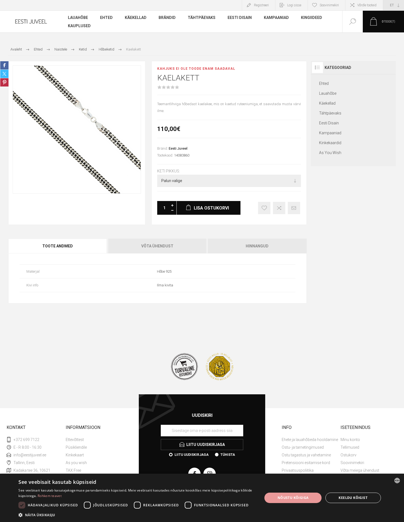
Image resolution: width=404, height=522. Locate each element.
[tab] (58, 246)
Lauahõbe (327, 93)
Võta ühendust (157, 246)
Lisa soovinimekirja (264, 208)
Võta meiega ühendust (360, 470)
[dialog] (202, 498)
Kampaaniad (330, 133)
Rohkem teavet (50, 495)
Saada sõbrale (294, 208)
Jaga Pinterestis (4, 82)
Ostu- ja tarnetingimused (303, 447)
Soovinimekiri (352, 462)
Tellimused (350, 447)
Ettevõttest (75, 439)
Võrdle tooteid (367, 5)
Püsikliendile (76, 447)
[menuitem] (94, 439)
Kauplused (79, 26)
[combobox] (397, 480)
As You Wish (330, 152)
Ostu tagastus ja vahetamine (306, 455)
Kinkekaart (75, 455)
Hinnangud (257, 246)
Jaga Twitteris (4, 74)
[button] (136, 515)
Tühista (227, 455)
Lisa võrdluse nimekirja (279, 208)
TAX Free (73, 470)
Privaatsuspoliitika (298, 470)
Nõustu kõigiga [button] (293, 497)
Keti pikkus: (168, 171)
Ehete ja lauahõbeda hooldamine (310, 439)
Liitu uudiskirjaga (192, 455)
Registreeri (261, 5)
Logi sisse (294, 5)
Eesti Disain (329, 123)
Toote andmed (57, 246)
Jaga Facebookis (4, 65)
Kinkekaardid (330, 143)
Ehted (324, 83)
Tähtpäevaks (330, 113)
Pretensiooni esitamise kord (306, 462)
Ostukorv (348, 455)
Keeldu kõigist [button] (353, 497)
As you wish (76, 462)
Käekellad (327, 103)
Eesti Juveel (178, 148)
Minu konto (350, 439)
